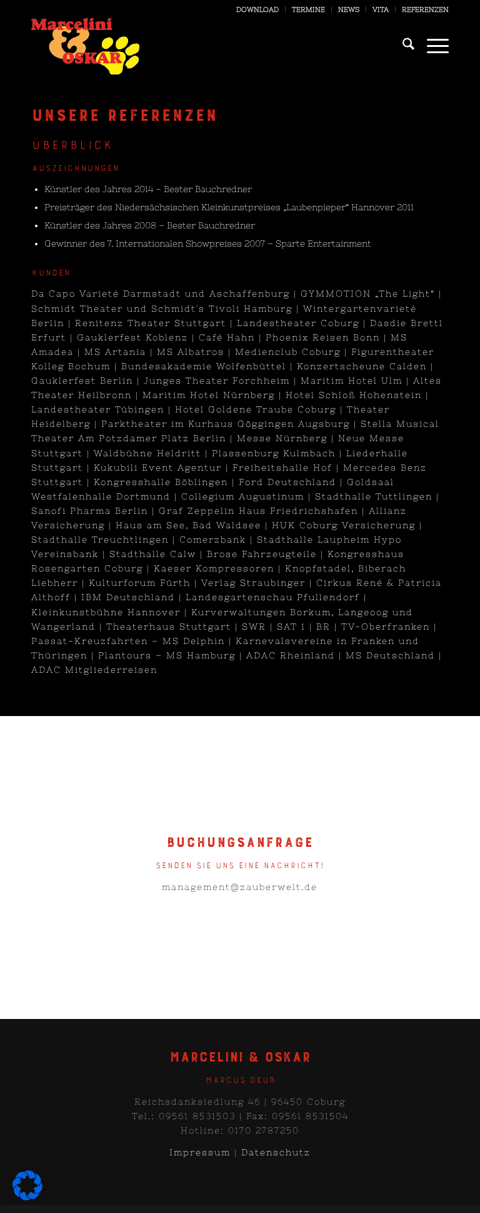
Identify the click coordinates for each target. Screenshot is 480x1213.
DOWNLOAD (257, 9)
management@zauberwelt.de (240, 887)
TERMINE (308, 9)
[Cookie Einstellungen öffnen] (27, 1197)
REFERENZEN (425, 9)
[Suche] (402, 46)
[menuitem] (258, 9)
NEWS (348, 9)
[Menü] (431, 46)
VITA (380, 9)
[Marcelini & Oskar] (85, 46)
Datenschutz (276, 1152)
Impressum (200, 1152)
